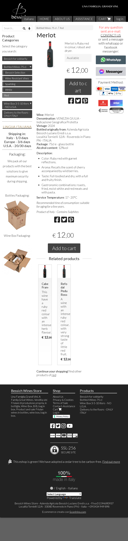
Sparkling (10, 84)
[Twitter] (58, 426)
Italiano (73, 488)
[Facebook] (52, 426)
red (54, 375)
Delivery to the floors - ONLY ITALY (17, 114)
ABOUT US (62, 19)
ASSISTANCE (84, 19)
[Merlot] (49, 54)
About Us (58, 396)
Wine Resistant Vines (17, 78)
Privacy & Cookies (63, 399)
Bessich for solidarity (15, 58)
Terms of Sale (60, 402)
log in (119, 19)
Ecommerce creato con (64, 511)
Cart (55, 409)
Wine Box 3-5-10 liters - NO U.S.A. (16, 105)
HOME (44, 19)
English (61, 488)
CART (103, 19)
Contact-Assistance (64, 406)
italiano (29, 19)
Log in (56, 412)
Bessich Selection (15, 72)
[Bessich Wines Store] (64, 11)
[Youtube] (70, 426)
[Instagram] (63, 426)
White (8, 89)
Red (62, 28)
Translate (75, 498)
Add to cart (78, 86)
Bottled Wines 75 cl (46, 28)
